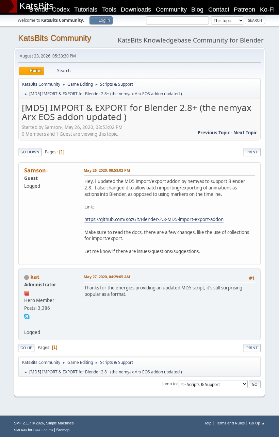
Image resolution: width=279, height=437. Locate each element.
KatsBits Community (54, 38)
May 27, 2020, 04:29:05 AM (107, 276)
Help (207, 422)
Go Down (29, 151)
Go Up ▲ (257, 422)
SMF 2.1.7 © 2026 (29, 423)
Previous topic (214, 133)
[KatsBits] (27, 324)
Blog (197, 9)
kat (34, 277)
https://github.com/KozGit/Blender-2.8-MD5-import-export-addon (154, 219)
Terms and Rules (230, 422)
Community (171, 9)
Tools (109, 9)
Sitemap (62, 430)
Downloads (136, 9)
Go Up (26, 347)
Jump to (169, 384)
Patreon (244, 9)
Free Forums (43, 430)
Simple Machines (60, 423)
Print (252, 151)
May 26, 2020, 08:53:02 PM (107, 170)
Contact (218, 9)
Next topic (245, 133)
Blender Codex (49, 9)
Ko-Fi (267, 9)
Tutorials (85, 9)
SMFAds (20, 430)
